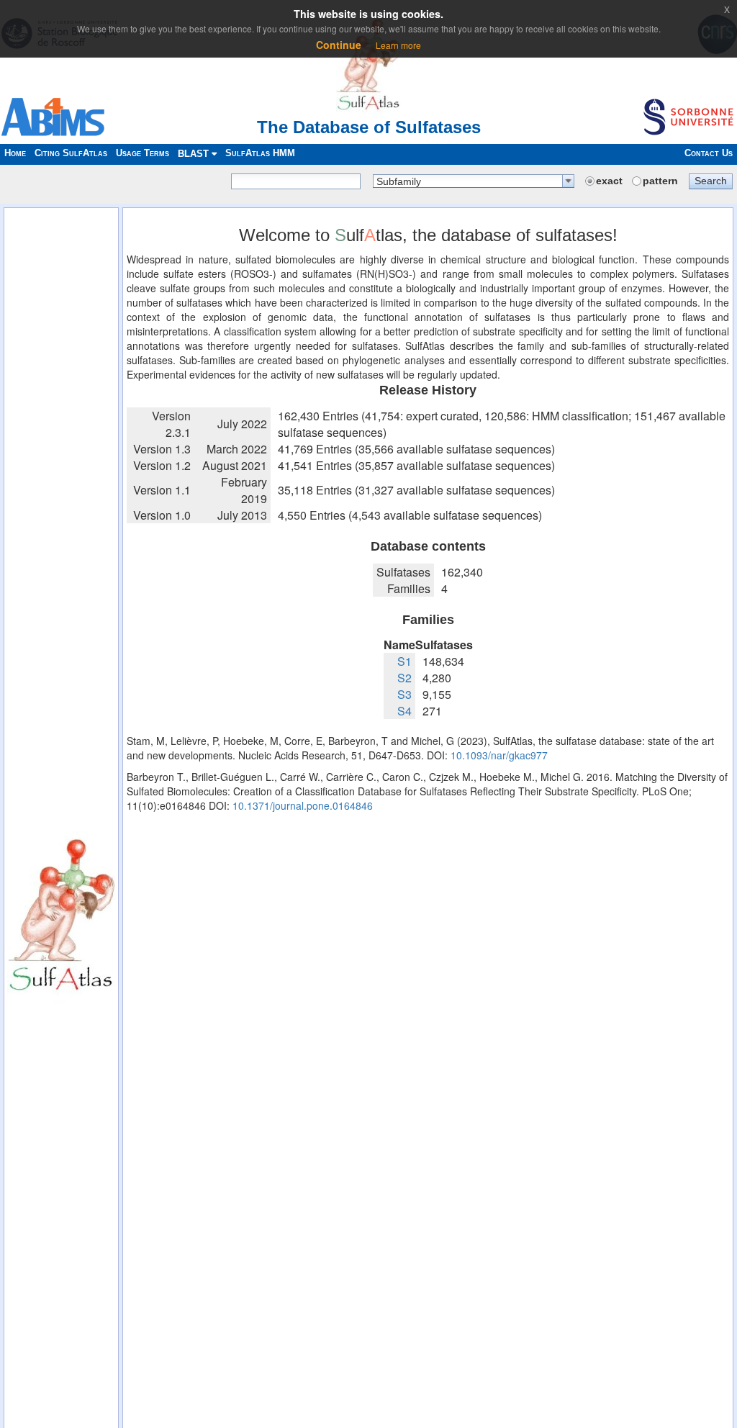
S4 (404, 710)
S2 (404, 677)
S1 (404, 661)
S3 (404, 694)
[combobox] (473, 181)
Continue (338, 44)
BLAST (195, 153)
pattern (660, 180)
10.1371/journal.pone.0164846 (302, 805)
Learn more (398, 45)
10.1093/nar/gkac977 (499, 755)
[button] (711, 180)
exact (609, 180)
